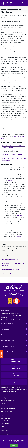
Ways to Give (5, 423)
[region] (14, 441)
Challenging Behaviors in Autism (10, 313)
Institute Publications (7, 400)
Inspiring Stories (5, 398)
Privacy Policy (4, 434)
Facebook (6, 294)
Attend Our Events (6, 418)
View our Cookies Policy (15, 441)
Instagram (17, 294)
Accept (13, 445)
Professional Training (8, 346)
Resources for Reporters (8, 408)
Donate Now (5, 415)
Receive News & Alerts (7, 406)
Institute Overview (7, 323)
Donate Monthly (7, 412)
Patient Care (5, 329)
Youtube (10, 294)
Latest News (4, 403)
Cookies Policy (4, 430)
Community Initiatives (8, 352)
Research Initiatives (7, 335)
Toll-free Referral (14, 367)
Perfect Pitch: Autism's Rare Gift (10, 320)
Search (23, 3)
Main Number (14, 375)
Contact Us (4, 426)
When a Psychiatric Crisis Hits (9, 150)
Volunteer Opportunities (8, 421)
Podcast (21, 294)
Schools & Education (7, 340)
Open (26, 3)
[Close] (25, 436)
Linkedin (14, 294)
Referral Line (14, 360)
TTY (14, 382)
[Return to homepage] (7, 3)
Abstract (10, 180)
